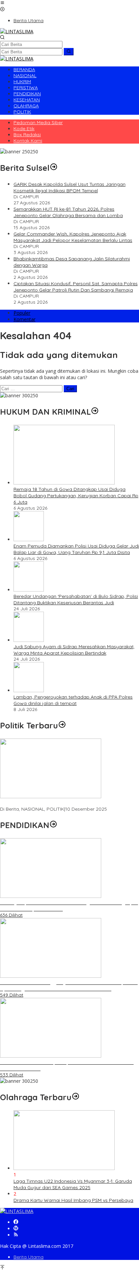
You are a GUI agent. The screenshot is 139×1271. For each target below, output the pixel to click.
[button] (69, 51)
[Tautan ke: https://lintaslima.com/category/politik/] (62, 725)
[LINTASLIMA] (16, 31)
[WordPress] (15, 1228)
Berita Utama (28, 1257)
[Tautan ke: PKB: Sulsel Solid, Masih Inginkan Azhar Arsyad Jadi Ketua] (50, 796)
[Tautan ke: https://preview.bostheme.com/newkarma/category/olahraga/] (76, 1097)
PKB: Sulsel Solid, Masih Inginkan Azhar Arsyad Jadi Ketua (64, 803)
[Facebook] (15, 1222)
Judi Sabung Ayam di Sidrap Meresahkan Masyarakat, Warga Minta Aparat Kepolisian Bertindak (74, 650)
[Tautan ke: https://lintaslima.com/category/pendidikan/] (53, 825)
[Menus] (2, 3)
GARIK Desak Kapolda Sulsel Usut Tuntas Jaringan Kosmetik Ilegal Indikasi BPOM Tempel (69, 187)
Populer (21, 313)
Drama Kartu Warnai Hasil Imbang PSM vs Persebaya (73, 1200)
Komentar (24, 319)
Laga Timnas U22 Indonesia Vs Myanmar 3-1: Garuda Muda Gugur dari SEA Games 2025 (72, 1184)
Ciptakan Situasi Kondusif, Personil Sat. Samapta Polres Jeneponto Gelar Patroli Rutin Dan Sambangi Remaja (75, 287)
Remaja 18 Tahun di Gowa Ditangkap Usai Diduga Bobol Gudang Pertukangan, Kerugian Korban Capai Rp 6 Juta (75, 495)
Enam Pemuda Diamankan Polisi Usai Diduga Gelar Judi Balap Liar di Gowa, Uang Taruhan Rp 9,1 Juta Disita (76, 549)
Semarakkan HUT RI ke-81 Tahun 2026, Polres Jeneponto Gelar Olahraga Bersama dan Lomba (68, 212)
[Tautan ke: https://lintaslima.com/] (54, 168)
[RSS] (15, 1235)
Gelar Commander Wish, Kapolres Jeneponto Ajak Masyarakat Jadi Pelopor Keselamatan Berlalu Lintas (72, 237)
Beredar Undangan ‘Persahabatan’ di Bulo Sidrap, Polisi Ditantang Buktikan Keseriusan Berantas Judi (75, 599)
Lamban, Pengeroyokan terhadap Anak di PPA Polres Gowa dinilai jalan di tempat (73, 700)
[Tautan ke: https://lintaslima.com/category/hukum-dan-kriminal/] (95, 412)
